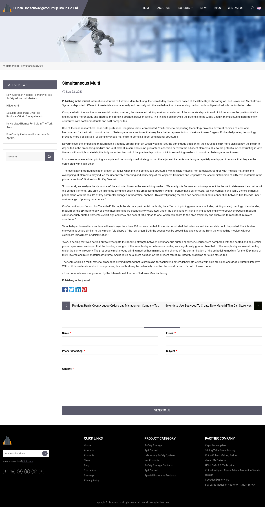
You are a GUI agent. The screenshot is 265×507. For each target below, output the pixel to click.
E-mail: (171, 333)
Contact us (235, 7)
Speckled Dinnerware (217, 479)
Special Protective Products (160, 475)
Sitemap (89, 475)
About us (163, 7)
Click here (27, 461)
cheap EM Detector (216, 460)
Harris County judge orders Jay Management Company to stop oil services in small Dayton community (121, 306)
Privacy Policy (92, 480)
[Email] (45, 453)
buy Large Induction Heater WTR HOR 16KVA (230, 484)
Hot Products (152, 460)
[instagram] (34, 471)
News (203, 7)
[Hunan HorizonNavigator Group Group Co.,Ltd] (21, 440)
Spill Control (151, 450)
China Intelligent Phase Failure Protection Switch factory (232, 472)
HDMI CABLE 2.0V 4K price (220, 465)
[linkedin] (12, 471)
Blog (218, 7)
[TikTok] (41, 471)
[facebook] (5, 471)
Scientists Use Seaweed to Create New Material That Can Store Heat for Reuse (205, 306)
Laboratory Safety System (160, 455)
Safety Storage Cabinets (159, 465)
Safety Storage (153, 445)
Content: (68, 368)
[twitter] (20, 471)
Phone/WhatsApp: (73, 351)
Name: (66, 333)
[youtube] (27, 471)
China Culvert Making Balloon (221, 455)
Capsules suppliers (215, 445)
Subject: (171, 351)
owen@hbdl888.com (159, 502)
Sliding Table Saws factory (220, 450)
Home (146, 7)
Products (183, 7)
